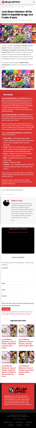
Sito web (4, 296)
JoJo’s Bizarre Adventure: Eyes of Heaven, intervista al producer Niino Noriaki (26, 370)
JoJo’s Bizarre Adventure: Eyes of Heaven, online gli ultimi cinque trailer (26, 342)
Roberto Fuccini (6, 20)
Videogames (11, 5)
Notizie (16, 5)
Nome (3, 283)
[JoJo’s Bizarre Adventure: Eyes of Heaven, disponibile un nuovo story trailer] (9, 336)
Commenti (23, 20)
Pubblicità (11, 425)
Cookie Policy (29, 422)
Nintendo (30, 20)
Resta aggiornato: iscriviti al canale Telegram (14, 24)
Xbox (13, 21)
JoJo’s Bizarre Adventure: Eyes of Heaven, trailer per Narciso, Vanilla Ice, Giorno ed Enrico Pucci (9, 371)
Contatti (27, 425)
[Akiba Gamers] (11, 3)
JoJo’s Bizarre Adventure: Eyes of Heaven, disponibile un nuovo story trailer (9, 343)
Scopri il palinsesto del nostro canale (18, 232)
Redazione (19, 425)
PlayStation (9, 21)
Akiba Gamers (5, 5)
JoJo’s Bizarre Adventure (8, 194)
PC (5, 21)
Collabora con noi (7, 422)
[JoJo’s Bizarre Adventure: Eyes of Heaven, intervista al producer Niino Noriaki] (26, 363)
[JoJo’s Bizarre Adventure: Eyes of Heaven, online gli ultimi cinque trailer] (26, 336)
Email (3, 289)
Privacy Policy (19, 422)
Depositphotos (24, 415)
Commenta (5, 268)
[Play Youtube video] (18, 79)
